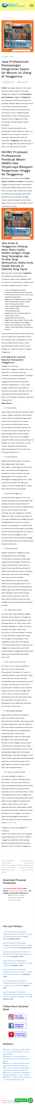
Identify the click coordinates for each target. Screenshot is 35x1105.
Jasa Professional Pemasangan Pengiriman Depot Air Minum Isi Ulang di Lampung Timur (26, 865)
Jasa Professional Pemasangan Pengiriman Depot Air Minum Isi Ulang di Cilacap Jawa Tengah (17, 983)
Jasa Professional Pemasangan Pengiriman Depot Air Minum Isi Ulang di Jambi (17, 963)
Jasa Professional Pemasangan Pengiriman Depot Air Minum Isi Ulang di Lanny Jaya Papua (17, 945)
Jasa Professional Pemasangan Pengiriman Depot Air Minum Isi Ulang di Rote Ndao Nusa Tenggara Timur (17, 994)
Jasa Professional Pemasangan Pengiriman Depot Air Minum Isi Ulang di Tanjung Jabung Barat (17, 972)
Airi (8, 1102)
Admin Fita (24, 82)
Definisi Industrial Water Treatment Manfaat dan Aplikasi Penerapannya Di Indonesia (17, 954)
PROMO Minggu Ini (8, 82)
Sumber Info (11, 823)
